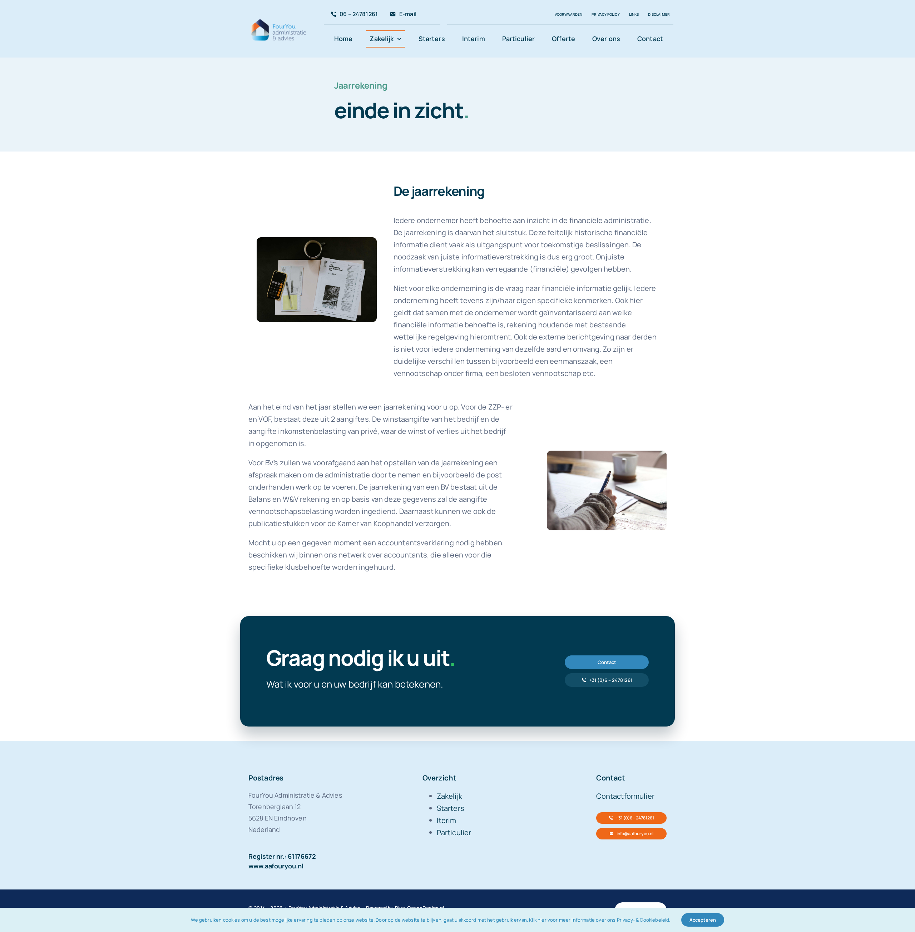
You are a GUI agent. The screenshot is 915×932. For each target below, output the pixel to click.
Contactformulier (625, 796)
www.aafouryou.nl (275, 866)
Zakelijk (449, 796)
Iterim (446, 820)
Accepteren (702, 920)
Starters (450, 808)
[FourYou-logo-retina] (279, 20)
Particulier (454, 832)
